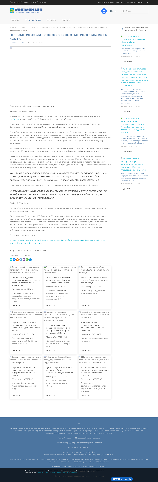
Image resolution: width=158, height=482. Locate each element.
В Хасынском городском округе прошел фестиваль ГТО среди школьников (59, 280)
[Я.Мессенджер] (11, 259)
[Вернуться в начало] (26, 11)
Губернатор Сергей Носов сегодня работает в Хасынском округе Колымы (59, 370)
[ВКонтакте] (14, 259)
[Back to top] (79, 423)
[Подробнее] (134, 41)
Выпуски (66, 20)
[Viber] (24, 259)
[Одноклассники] (17, 259)
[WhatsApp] (27, 259)
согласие (69, 471)
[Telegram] (20, 259)
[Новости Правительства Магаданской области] (122, 29)
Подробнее (17, 305)
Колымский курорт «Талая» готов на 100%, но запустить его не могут (94, 280)
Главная (15, 20)
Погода (113, 11)
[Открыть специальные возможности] (104, 11)
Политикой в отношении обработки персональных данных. (57, 473)
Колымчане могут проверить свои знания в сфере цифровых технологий (134, 51)
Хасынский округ (47, 27)
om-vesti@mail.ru (87, 452)
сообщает (15, 119)
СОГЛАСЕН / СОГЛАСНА (122, 479)
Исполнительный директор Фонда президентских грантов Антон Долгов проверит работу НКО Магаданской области (134, 139)
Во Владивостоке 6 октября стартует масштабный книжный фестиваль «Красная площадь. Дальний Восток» (134, 176)
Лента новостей (33, 20)
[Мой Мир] (30, 259)
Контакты (51, 20)
